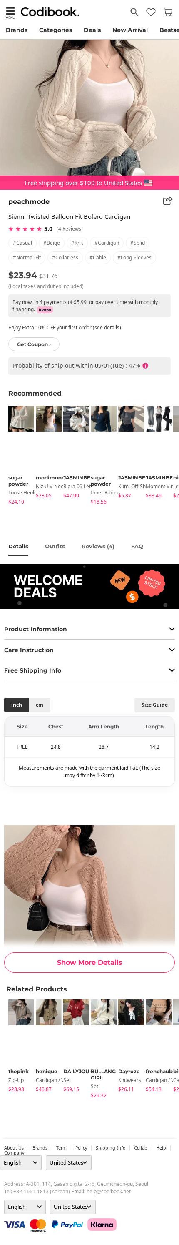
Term (61, 1148)
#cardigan (106, 242)
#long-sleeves (134, 257)
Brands (16, 30)
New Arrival (130, 30)
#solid (137, 242)
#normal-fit (27, 257)
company (14, 1153)
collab (140, 1148)
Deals (92, 30)
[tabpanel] (18, 457)
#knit (77, 242)
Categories (55, 30)
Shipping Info (110, 1148)
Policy (81, 1148)
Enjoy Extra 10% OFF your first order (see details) (64, 327)
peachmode (29, 202)
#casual (22, 242)
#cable (98, 257)
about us (14, 1148)
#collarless (65, 257)
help (161, 1148)
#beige (51, 242)
